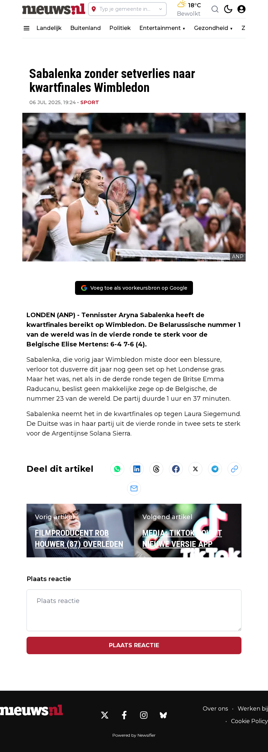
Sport (89, 102)
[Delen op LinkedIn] (137, 469)
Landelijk (49, 28)
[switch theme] (228, 9)
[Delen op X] (195, 469)
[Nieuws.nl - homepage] (53, 9)
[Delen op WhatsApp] (117, 469)
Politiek (120, 28)
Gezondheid (211, 28)
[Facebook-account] (124, 715)
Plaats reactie (134, 645)
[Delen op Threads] (156, 469)
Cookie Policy (249, 721)
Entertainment (160, 28)
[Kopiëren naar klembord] (234, 469)
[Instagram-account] (144, 715)
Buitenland (85, 28)
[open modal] (241, 9)
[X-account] (104, 715)
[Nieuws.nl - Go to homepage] (31, 710)
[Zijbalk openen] (26, 28)
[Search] (215, 9)
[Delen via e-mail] (134, 488)
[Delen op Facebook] (176, 469)
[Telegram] (215, 469)
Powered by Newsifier (134, 735)
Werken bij (253, 708)
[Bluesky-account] (163, 715)
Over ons (215, 708)
